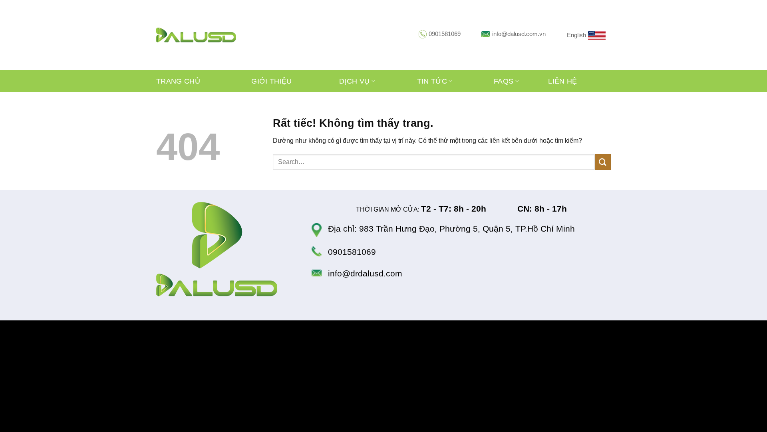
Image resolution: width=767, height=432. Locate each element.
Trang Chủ (178, 81)
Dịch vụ (354, 81)
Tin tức (432, 81)
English (576, 35)
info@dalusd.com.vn (519, 33)
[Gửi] (603, 162)
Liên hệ (562, 81)
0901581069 (445, 33)
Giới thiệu (271, 81)
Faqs (503, 81)
